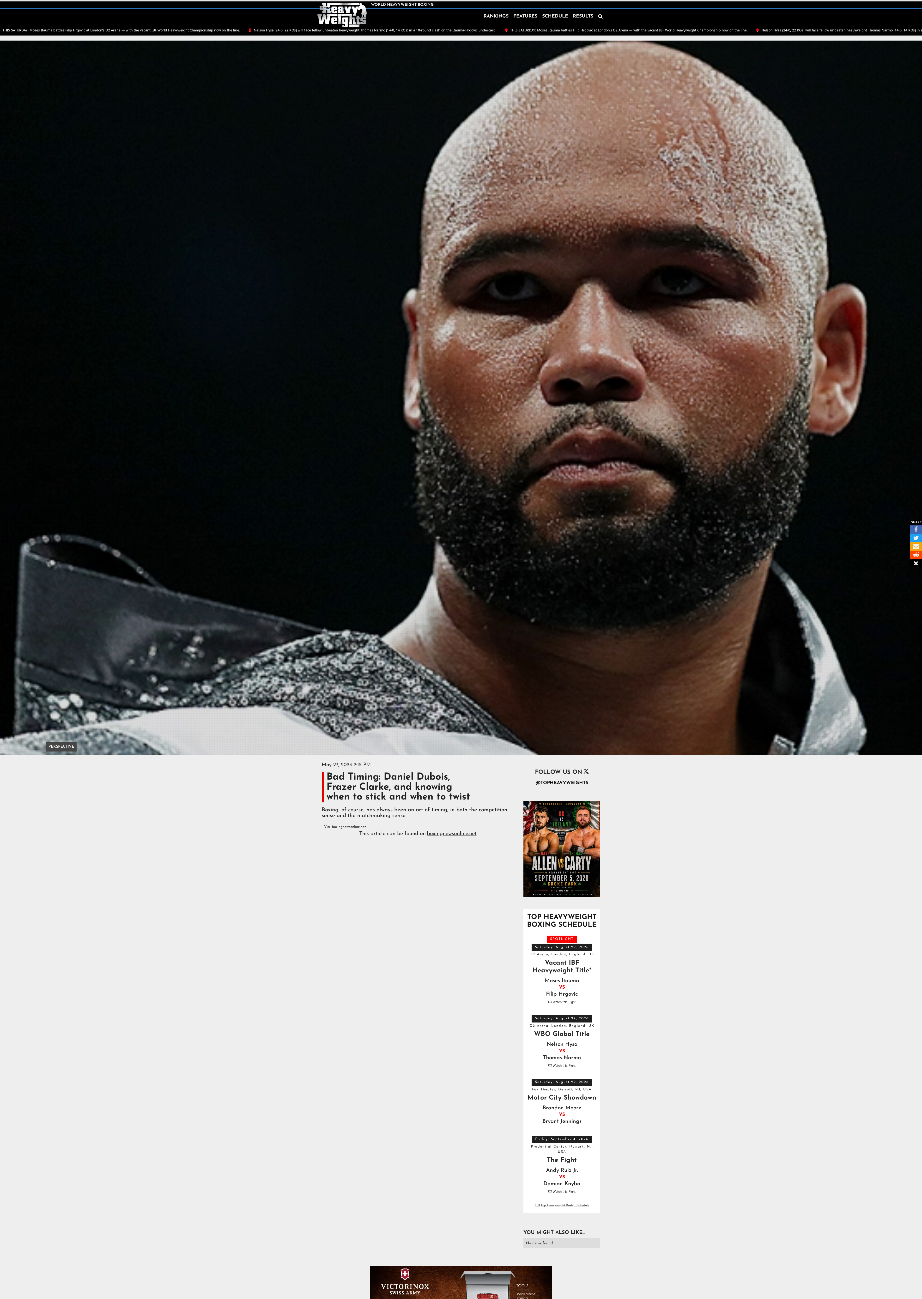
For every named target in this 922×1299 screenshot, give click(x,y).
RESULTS (583, 16)
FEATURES (525, 16)
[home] (342, 15)
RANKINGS (496, 16)
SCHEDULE (555, 16)
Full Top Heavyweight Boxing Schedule (562, 1205)
